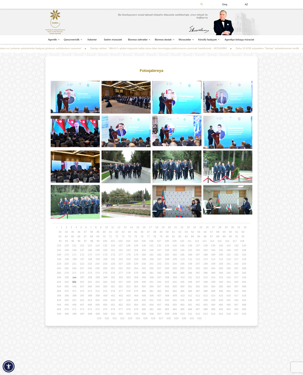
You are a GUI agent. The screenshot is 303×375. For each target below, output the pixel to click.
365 (221, 286)
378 (128, 291)
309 (175, 277)
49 (161, 231)
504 (136, 313)
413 (205, 295)
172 (82, 254)
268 (244, 268)
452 (121, 304)
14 (131, 227)
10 (106, 227)
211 (190, 259)
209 (175, 259)
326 (113, 282)
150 (105, 250)
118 (242, 241)
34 (66, 231)
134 (175, 245)
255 (144, 268)
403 (128, 295)
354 (136, 286)
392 (236, 291)
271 (74, 272)
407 (159, 295)
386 (190, 291)
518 (244, 313)
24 (194, 227)
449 (97, 304)
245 (67, 268)
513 (205, 313)
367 (236, 286)
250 (105, 268)
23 (188, 227)
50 (167, 231)
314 (213, 277)
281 (151, 272)
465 (221, 304)
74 (129, 236)
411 (190, 295)
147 (82, 250)
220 (67, 263)
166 (229, 250)
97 (85, 241)
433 (167, 300)
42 (116, 231)
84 (192, 236)
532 (199, 318)
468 (244, 304)
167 (236, 250)
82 (180, 236)
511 (190, 313)
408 (167, 295)
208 (167, 259)
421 (74, 300)
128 (128, 245)
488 (205, 309)
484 (175, 309)
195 (67, 259)
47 (148, 231)
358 (167, 286)
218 (244, 259)
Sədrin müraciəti (113, 39)
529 (176, 318)
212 (198, 259)
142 (236, 245)
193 (244, 254)
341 (229, 282)
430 (144, 300)
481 (151, 309)
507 (159, 313)
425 (105, 300)
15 (137, 227)
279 (136, 272)
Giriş (224, 4)
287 (198, 272)
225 (105, 263)
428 (128, 300)
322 (82, 282)
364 (213, 286)
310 (182, 277)
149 (97, 250)
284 (175, 272)
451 (113, 304)
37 (85, 231)
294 (59, 277)
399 (98, 295)
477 (121, 309)
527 (161, 318)
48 (154, 231)
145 (67, 250)
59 (224, 231)
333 (167, 282)
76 (142, 236)
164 (213, 250)
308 (167, 277)
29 (226, 227)
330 (144, 282)
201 (113, 259)
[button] (9, 366)
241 (229, 263)
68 (91, 236)
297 (82, 277)
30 (232, 227)
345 (67, 286)
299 (98, 277)
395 (67, 295)
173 (90, 254)
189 (213, 254)
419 (59, 300)
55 (198, 231)
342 (236, 282)
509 (175, 313)
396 (74, 295)
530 (184, 318)
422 (82, 300)
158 (167, 250)
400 (105, 295)
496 (74, 313)
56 (205, 231)
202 (121, 259)
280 (144, 272)
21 (175, 227)
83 (186, 236)
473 (90, 309)
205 (144, 259)
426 (113, 300)
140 (221, 245)
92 (243, 236)
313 (205, 277)
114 (212, 241)
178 (128, 254)
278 (128, 272)
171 (74, 254)
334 (175, 282)
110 (182, 241)
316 (229, 277)
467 (236, 304)
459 (175, 304)
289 (213, 272)
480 (144, 309)
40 (104, 231)
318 (244, 277)
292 (236, 272)
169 (59, 254)
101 (113, 241)
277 (121, 272)
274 (97, 272)
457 (159, 304)
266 (229, 268)
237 (198, 263)
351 (113, 286)
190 (221, 254)
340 (221, 282)
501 (113, 313)
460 (182, 304)
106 (151, 241)
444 (59, 304)
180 (144, 254)
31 (238, 227)
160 (182, 250)
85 (198, 236)
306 (152, 277)
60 (230, 231)
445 (67, 304)
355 (144, 286)
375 (105, 291)
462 (198, 304)
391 (229, 291)
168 (244, 250)
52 (180, 231)
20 (169, 227)
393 (244, 291)
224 (97, 263)
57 (211, 231)
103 (128, 241)
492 (236, 309)
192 (236, 254)
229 (136, 263)
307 (159, 277)
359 (175, 286)
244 (59, 268)
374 (97, 291)
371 (74, 291)
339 (213, 282)
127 (121, 245)
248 (90, 268)
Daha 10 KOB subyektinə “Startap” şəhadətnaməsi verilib (243, 48)
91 (236, 236)
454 (136, 304)
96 (79, 241)
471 (74, 309)
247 (82, 268)
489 (213, 309)
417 (236, 295)
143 (244, 245)
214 (213, 259)
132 (159, 245)
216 (229, 259)
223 (90, 263)
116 (227, 241)
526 (153, 318)
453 (128, 304)
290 (221, 272)
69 (97, 236)
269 (59, 272)
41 (110, 231)
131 (151, 245)
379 (136, 291)
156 (151, 250)
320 (67, 282)
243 (244, 263)
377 (121, 291)
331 (151, 282)
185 (182, 254)
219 (59, 263)
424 (97, 300)
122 (82, 245)
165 (221, 250)
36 (79, 231)
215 (221, 259)
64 (66, 236)
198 (90, 259)
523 (130, 318)
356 (151, 286)
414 (213, 295)
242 (236, 263)
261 (190, 268)
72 (116, 236)
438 (205, 300)
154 (136, 250)
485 (182, 309)
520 (107, 318)
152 (121, 250)
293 (244, 272)
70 (104, 236)
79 (161, 236)
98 (91, 241)
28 (219, 227)
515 (221, 313)
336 (190, 282)
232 (159, 263)
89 (224, 236)
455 (144, 304)
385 (182, 291)
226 (113, 263)
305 (144, 277)
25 (201, 227)
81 (173, 236)
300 (105, 277)
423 (90, 300)
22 (182, 227)
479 (136, 309)
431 (151, 300)
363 (205, 286)
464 (213, 304)
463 (205, 304)
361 (190, 286)
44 (129, 231)
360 (182, 286)
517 (236, 313)
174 (97, 254)
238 (205, 263)
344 (59, 286)
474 (97, 309)
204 (136, 259)
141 (229, 245)
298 (90, 277)
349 (97, 286)
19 (163, 227)
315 (221, 277)
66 (79, 236)
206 (152, 259)
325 (105, 282)
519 (99, 318)
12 (118, 227)
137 (198, 245)
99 (98, 241)
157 (159, 250)
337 (198, 282)
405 (144, 295)
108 (167, 241)
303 (128, 277)
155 (144, 250)
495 (67, 313)
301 (113, 277)
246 (74, 268)
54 (192, 231)
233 (167, 263)
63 (60, 236)
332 (159, 282)
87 (211, 236)
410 (182, 295)
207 (159, 259)
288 (205, 272)
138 (205, 245)
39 (97, 231)
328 (128, 282)
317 (236, 277)
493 (244, 309)
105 (144, 241)
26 (207, 227)
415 (221, 295)
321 (74, 282)
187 (198, 254)
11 (112, 227)
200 (105, 259)
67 (85, 236)
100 (105, 241)
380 (144, 291)
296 (74, 277)
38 (91, 231)
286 (190, 272)
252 (121, 268)
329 (136, 282)
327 (121, 282)
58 (217, 231)
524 (138, 318)
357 (159, 286)
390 (221, 291)
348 (90, 286)
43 (123, 231)
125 (105, 245)
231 (151, 263)
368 (244, 286)
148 (90, 250)
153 (128, 250)
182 (159, 254)
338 (205, 282)
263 (205, 268)
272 (82, 272)
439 (213, 300)
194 (59, 259)
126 (113, 245)
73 (123, 236)
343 (244, 282)
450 (105, 304)
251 (113, 268)
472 (82, 309)
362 (198, 286)
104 (136, 241)
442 (236, 300)
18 (156, 227)
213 (205, 259)
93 (60, 241)
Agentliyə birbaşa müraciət (239, 39)
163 (205, 250)
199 (98, 259)
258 (167, 268)
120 (67, 245)
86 (205, 236)
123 (90, 245)
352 (121, 286)
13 (125, 227)
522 (122, 318)
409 (175, 295)
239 (213, 263)
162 (198, 250)
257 (159, 268)
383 (167, 291)
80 (167, 236)
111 (189, 241)
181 (151, 254)
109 (174, 241)
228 (128, 263)
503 (128, 313)
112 (197, 241)
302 (121, 277)
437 (198, 300)
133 (167, 245)
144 (59, 250)
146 (74, 250)
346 (74, 286)
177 (121, 254)
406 (152, 295)
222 (82, 263)
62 (243, 231)
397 (82, 295)
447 (82, 304)
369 (59, 291)
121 (74, 245)
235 (182, 263)
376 (113, 291)
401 (113, 295)
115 (220, 241)
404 (136, 295)
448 (90, 304)
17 (150, 227)
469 (59, 309)
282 (159, 272)
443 (244, 300)
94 (66, 241)
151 (113, 250)
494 (59, 313)
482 (159, 309)
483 (167, 309)
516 (229, 313)
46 (142, 231)
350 (105, 286)
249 (97, 268)
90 (230, 236)
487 (198, 309)
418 (244, 295)
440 (221, 300)
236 (190, 263)
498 (90, 313)
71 (110, 236)
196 (74, 259)
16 (144, 227)
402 (121, 295)
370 (67, 291)
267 (236, 268)
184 (175, 254)
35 (72, 231)
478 (128, 309)
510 (182, 313)
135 (182, 245)
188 (205, 254)
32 (245, 227)
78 (154, 236)
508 (167, 313)
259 (175, 268)
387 (198, 291)
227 (121, 263)
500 (105, 313)
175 (105, 254)
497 (82, 313)
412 (198, 295)
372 (82, 291)
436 (190, 300)
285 (182, 272)
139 (213, 245)
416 (229, 295)
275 (105, 272)
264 (213, 268)
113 (205, 241)
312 (198, 277)
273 (90, 272)
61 (236, 231)
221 (74, 263)
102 (120, 241)
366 (229, 286)
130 (144, 245)
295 (67, 277)
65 (72, 236)
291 (229, 272)
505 (144, 313)
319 (59, 282)
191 (229, 254)
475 (105, 309)
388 (205, 291)
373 (90, 291)
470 (67, 309)
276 (113, 272)
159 (175, 250)
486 (190, 309)
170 (67, 254)
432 (159, 300)
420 (67, 300)
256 (151, 268)
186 (190, 254)
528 (169, 318)
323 (90, 282)
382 (159, 291)
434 (175, 300)
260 (182, 268)
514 (213, 313)
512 (198, 313)
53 (186, 231)
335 (182, 282)
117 (235, 241)
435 (182, 300)
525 (145, 318)
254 (136, 268)
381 (151, 291)
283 (167, 272)
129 (136, 245)
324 (97, 282)
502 (121, 313)
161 (190, 250)
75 (135, 236)
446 (74, 304)
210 (182, 259)
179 (136, 254)
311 (190, 277)
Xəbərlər (92, 39)
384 (175, 291)
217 (236, 259)
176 (113, 254)
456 (151, 304)
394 (59, 295)
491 (229, 309)
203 (128, 259)
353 (128, 286)
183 (167, 254)
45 (135, 231)
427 (121, 300)
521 (115, 318)
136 (190, 245)
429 (136, 300)
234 (175, 263)
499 (98, 313)
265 (221, 268)
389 (213, 291)
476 (113, 309)
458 (167, 304)
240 (221, 263)
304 (136, 277)
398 (90, 295)
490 (221, 309)
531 (192, 318)
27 (213, 227)
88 (217, 236)
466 (229, 304)
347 (82, 286)
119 (59, 245)
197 (82, 259)
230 (144, 263)
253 (128, 268)
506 (152, 313)
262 (198, 268)
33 (60, 231)
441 (229, 300)
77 (148, 236)
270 (67, 272)
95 (72, 241)
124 (97, 245)
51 (173, 231)
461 (190, 304)
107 (159, 241)
